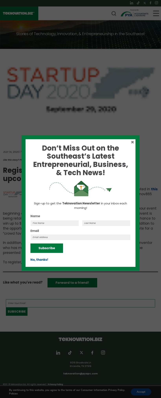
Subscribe (46, 248)
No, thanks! (39, 260)
